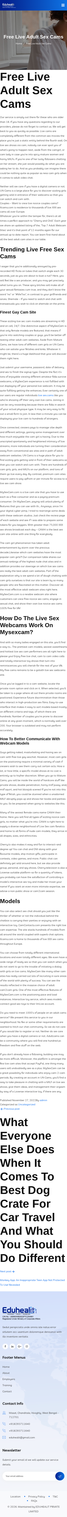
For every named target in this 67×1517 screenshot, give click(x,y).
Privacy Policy (36, 1496)
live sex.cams (46, 395)
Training (7, 1385)
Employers (8, 1379)
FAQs (34, 1500)
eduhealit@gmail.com (22, 1437)
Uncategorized (26, 1104)
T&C (55, 1496)
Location (15, 1496)
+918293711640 (19, 1423)
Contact (7, 1391)
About (6, 1372)
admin (43, 1100)
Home (19, 43)
